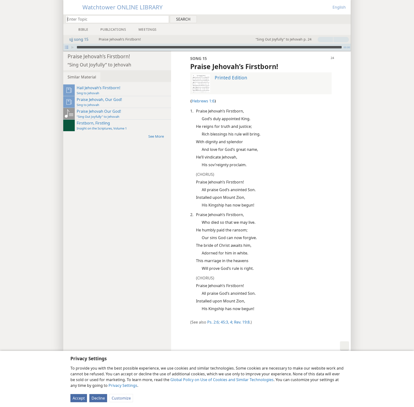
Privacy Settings (123, 385)
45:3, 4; (226, 322)
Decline (98, 398)
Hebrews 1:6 (203, 101)
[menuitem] (345, 19)
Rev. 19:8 (241, 322)
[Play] (73, 47)
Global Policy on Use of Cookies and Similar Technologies (222, 379)
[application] (207, 47)
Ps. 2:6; (213, 322)
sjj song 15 (78, 39)
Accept (79, 398)
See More (156, 136)
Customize (121, 398)
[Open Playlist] (66, 47)
